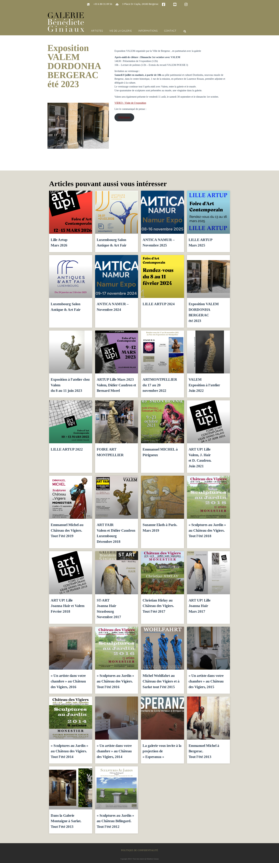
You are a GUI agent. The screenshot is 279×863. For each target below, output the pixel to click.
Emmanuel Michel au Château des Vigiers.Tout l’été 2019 (67, 530)
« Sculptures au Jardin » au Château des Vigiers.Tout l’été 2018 (207, 530)
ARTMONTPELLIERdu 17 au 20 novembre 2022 (160, 385)
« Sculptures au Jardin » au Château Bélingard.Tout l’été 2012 (115, 821)
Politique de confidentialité (139, 850)
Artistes (97, 31)
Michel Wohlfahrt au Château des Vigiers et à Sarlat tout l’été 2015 (161, 681)
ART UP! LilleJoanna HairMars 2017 (200, 605)
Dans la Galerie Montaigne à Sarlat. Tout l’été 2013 (66, 821)
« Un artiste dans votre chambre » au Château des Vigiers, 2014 (114, 751)
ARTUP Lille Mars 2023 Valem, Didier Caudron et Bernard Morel (116, 385)
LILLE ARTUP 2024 (159, 304)
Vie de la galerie (120, 31)
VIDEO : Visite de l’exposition (130, 102)
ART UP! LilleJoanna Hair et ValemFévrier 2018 (67, 605)
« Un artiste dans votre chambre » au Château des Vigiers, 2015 (206, 681)
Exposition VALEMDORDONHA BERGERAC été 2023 (74, 66)
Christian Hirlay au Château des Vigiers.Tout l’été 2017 (158, 605)
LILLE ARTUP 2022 (67, 449)
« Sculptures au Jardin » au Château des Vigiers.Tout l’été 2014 (69, 751)
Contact (170, 31)
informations (148, 31)
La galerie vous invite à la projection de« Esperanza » (162, 751)
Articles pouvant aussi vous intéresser (108, 184)
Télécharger (124, 117)
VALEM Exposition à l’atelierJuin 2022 (204, 385)
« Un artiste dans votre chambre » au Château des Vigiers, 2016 (68, 681)
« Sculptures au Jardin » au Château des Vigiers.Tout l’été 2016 (115, 681)
